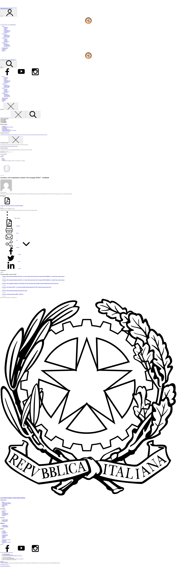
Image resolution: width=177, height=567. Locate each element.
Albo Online (6, 92)
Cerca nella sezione (4, 118)
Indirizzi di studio (10, 134)
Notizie (4, 134)
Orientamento (36, 134)
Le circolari (5, 40)
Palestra (32, 134)
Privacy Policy (4, 541)
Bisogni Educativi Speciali (6, 131)
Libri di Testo (4, 126)
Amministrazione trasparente (6, 539)
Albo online (4, 50)
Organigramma (15, 134)
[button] (17, 247)
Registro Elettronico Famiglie (13, 146)
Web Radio (3, 49)
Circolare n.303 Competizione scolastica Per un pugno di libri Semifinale (11, 205)
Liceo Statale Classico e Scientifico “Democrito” (9, 130)
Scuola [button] (3, 26)
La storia (5, 83)
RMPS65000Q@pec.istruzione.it (17, 555)
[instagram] (35, 551)
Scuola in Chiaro (4, 504)
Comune (3, 506)
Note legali (2, 561)
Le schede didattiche (7, 45)
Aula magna (29, 134)
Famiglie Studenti (4, 48)
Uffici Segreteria (4, 127)
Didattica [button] (3, 42)
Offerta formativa (6, 44)
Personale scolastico (7, 35)
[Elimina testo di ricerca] (18, 114)
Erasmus (39, 134)
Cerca (1, 117)
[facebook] (7, 551)
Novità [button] (3, 88)
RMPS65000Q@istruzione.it (8, 554)
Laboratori (18, 134)
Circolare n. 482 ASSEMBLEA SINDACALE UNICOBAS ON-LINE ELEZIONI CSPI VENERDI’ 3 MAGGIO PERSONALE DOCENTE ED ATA (30, 283)
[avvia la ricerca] (33, 114)
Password (1, 152)
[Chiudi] (11, 106)
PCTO (22, 134)
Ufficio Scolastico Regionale (6, 502)
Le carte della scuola (7, 31)
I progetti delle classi (7, 46)
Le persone (5, 29)
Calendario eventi (6, 41)
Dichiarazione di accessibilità (6, 542)
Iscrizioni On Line (5, 505)
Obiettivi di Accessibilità (3, 562)
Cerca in (3, 122)
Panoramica (5, 27)
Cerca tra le (3, 119)
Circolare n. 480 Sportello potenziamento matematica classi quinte (14, 290)
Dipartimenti (42, 134)
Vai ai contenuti (2, 7)
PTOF (3, 101)
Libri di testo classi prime (5, 129)
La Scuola (45, 134)
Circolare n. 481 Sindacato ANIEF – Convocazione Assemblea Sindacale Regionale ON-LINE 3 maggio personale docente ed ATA (26, 287)
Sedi (23, 134)
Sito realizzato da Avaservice (4, 564)
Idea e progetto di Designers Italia (5, 566)
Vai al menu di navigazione (9, 7)
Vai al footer (15, 7)
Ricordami (3, 155)
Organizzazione (6, 32)
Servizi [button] (3, 33)
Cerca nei (3, 120)
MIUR (3, 501)
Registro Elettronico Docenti (4, 146)
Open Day (25, 134)
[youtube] (21, 551)
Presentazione (6, 78)
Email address (2, 151)
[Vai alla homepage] (88, 495)
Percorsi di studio (6, 87)
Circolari (1, 134)
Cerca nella (3, 121)
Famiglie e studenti (7, 36)
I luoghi (5, 28)
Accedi (2, 156)
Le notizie (5, 39)
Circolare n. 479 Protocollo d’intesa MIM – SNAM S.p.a (13, 294)
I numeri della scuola (7, 30)
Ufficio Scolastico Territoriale (6, 503)
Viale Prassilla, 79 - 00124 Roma (8, 552)
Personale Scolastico (5, 47)
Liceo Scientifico (4, 128)
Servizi (6, 134)
